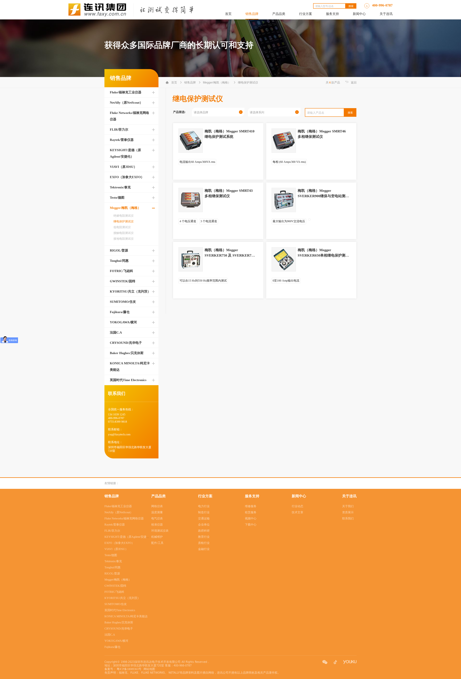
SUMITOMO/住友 (123, 302)
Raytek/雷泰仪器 (122, 140)
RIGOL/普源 (119, 250)
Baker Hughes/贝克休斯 (127, 353)
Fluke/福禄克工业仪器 (125, 92)
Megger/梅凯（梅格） (125, 208)
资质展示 (348, 512)
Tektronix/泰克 (120, 187)
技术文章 (297, 512)
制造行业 (204, 512)
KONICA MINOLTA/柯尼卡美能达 (126, 616)
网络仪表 (157, 506)
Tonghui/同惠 (119, 260)
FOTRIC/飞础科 (121, 271)
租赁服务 (250, 512)
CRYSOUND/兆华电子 (126, 343)
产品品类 (278, 14)
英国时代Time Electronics (128, 380)
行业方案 (305, 14)
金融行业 (204, 549)
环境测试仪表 (160, 530)
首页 (228, 14)
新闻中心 (359, 14)
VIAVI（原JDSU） (123, 167)
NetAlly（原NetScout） (126, 102)
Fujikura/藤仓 (120, 312)
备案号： (110, 669)
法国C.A (116, 332)
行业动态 (297, 506)
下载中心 (250, 524)
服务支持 (332, 14)
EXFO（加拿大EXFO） (127, 177)
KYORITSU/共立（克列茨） (130, 291)
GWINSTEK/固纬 (122, 281)
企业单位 (204, 524)
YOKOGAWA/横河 (123, 322)
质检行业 (204, 542)
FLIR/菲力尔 (119, 129)
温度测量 (157, 512)
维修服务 (250, 506)
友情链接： (111, 483)
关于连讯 (386, 14)
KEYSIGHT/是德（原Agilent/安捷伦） (128, 536)
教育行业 (204, 536)
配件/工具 (157, 542)
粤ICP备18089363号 (129, 669)
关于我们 (348, 506)
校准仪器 (157, 524)
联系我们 (348, 518)
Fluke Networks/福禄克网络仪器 (124, 518)
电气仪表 (157, 518)
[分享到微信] (324, 662)
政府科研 (204, 530)
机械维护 (157, 536)
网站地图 (148, 669)
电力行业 (204, 506)
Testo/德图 (117, 197)
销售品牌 (251, 14)
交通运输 (204, 518)
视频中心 (250, 518)
